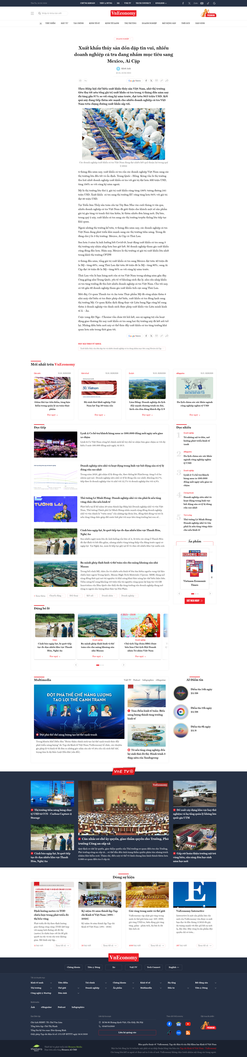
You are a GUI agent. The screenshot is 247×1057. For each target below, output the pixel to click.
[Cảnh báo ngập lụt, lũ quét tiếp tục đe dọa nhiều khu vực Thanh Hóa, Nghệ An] (52, 837)
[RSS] (188, 1033)
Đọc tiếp (40, 427)
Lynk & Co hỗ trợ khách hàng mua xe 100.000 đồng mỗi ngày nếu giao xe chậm (121, 435)
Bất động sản (169, 23)
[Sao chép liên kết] (162, 81)
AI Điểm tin (194, 680)
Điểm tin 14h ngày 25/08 (201, 691)
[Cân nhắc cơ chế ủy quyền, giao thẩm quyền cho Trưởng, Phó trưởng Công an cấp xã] (123, 808)
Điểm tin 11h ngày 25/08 (201, 710)
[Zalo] (196, 3)
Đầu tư (64, 23)
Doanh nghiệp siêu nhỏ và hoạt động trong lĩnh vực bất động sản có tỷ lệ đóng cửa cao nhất (122, 468)
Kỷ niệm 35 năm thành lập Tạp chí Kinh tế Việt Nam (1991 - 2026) (99, 915)
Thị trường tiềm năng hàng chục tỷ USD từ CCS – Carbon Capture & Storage (51, 814)
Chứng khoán (87, 3)
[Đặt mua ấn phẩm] (208, 13)
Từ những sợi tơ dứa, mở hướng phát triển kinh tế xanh (197, 441)
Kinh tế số (94, 23)
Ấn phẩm (194, 541)
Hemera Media (75, 1047)
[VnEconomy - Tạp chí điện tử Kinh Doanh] (123, 957)
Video (55, 640)
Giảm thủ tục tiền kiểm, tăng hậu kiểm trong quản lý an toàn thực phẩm (52, 405)
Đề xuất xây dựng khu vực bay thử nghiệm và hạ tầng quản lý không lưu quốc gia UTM (194, 814)
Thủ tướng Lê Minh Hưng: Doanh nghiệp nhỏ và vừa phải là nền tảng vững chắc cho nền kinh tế (120, 500)
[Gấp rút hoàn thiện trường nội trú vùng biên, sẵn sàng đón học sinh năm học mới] (194, 837)
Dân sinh (200, 23)
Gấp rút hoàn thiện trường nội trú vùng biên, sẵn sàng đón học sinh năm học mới (194, 857)
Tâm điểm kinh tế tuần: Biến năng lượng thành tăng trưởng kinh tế (146, 715)
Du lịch (131, 373)
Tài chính (79, 23)
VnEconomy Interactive (190, 911)
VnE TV (127, 3)
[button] (97, 665)
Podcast (136, 680)
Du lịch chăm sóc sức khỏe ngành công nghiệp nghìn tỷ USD (198, 459)
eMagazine (180, 373)
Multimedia (42, 680)
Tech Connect (143, 3)
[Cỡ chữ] (85, 81)
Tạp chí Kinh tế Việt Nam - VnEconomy (198, 1048)
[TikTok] (208, 3)
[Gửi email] (156, 81)
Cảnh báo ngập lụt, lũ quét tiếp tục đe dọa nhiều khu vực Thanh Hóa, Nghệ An (120, 532)
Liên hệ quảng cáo (127, 1033)
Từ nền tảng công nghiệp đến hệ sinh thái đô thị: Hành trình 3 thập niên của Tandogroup (146, 754)
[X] (189, 3)
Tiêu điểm (50, 23)
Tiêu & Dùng (106, 3)
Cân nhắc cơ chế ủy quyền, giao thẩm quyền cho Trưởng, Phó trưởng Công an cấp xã (123, 841)
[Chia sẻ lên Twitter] (151, 81)
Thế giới (185, 23)
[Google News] (214, 3)
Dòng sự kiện (123, 877)
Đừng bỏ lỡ (42, 608)
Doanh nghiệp (149, 23)
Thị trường (130, 23)
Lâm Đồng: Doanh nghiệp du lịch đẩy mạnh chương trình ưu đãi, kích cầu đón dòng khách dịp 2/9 (147, 405)
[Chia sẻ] (167, 81)
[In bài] (80, 81)
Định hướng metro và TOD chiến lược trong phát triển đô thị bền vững (51, 915)
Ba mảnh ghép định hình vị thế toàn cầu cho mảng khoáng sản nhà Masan (119, 565)
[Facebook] (183, 3)
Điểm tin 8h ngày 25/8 (201, 729)
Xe (118, 3)
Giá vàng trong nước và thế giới (147, 911)
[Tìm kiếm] (39, 13)
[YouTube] (202, 3)
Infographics (148, 680)
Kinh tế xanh (112, 23)
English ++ (161, 3)
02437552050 (108, 1026)
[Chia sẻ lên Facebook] (146, 81)
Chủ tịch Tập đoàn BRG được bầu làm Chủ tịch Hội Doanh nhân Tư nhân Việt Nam (140, 647)
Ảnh (33, 1007)
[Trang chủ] (40, 23)
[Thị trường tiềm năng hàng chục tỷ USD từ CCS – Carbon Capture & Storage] (52, 794)
